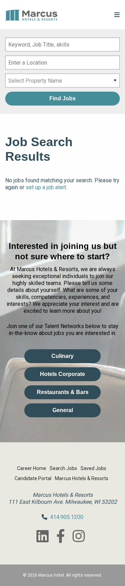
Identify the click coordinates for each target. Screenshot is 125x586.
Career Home (31, 468)
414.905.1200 (66, 517)
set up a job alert (46, 187)
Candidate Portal (33, 478)
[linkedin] (42, 536)
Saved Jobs (93, 468)
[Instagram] (78, 536)
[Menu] (117, 14)
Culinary (62, 356)
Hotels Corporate (62, 374)
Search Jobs (63, 468)
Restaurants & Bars (63, 392)
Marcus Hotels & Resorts (81, 478)
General (62, 410)
